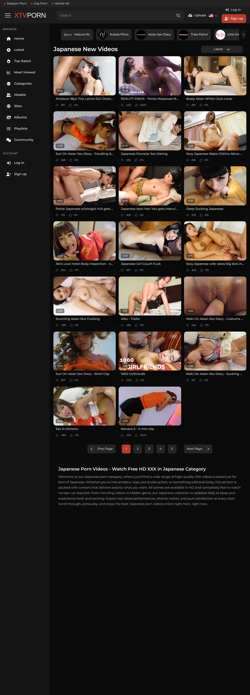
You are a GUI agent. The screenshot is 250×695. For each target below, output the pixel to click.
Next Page (194, 449)
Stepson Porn (17, 3)
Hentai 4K (62, 3)
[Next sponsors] (243, 35)
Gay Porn (40, 3)
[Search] (178, 15)
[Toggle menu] (8, 15)
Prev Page (105, 449)
